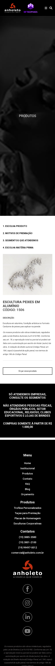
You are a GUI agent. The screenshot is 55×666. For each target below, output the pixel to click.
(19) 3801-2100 (27, 542)
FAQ (27, 483)
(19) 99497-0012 (27, 547)
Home (27, 463)
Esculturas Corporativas (27, 523)
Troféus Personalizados (27, 507)
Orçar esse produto (27, 371)
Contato (27, 478)
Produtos (27, 473)
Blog (27, 489)
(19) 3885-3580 (27, 537)
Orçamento (27, 494)
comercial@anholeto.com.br (27, 552)
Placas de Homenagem (28, 518)
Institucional (27, 468)
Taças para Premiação (27, 513)
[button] (30, 8)
